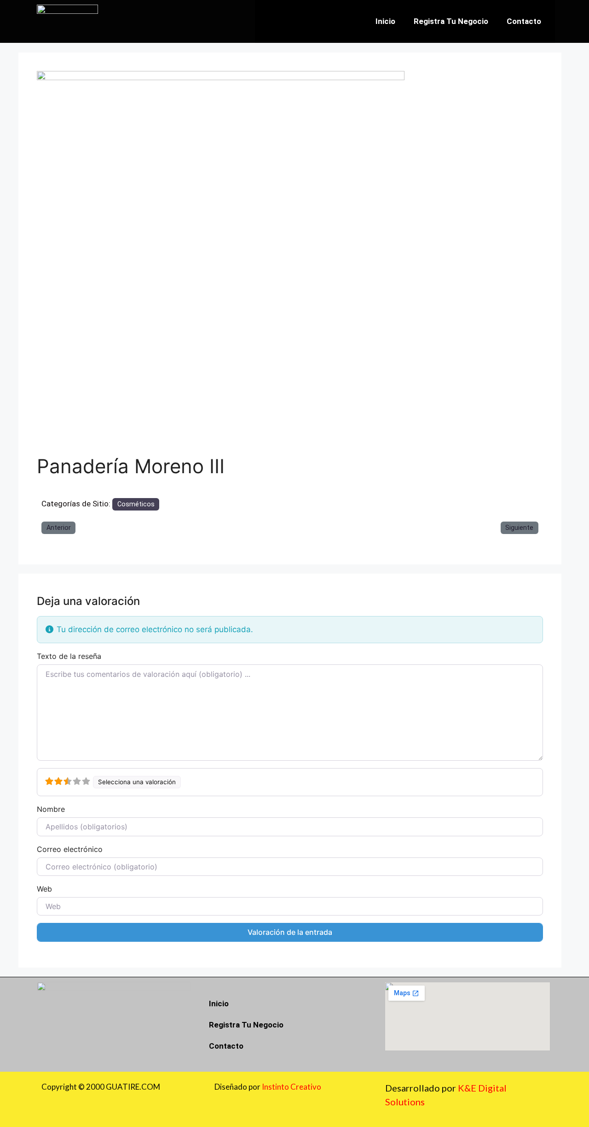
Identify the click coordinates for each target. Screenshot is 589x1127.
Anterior (58, 527)
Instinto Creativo (291, 1087)
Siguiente (519, 527)
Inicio (385, 21)
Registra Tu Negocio (451, 21)
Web (44, 888)
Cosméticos (136, 504)
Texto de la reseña (69, 656)
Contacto (524, 21)
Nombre (51, 809)
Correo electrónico (70, 849)
